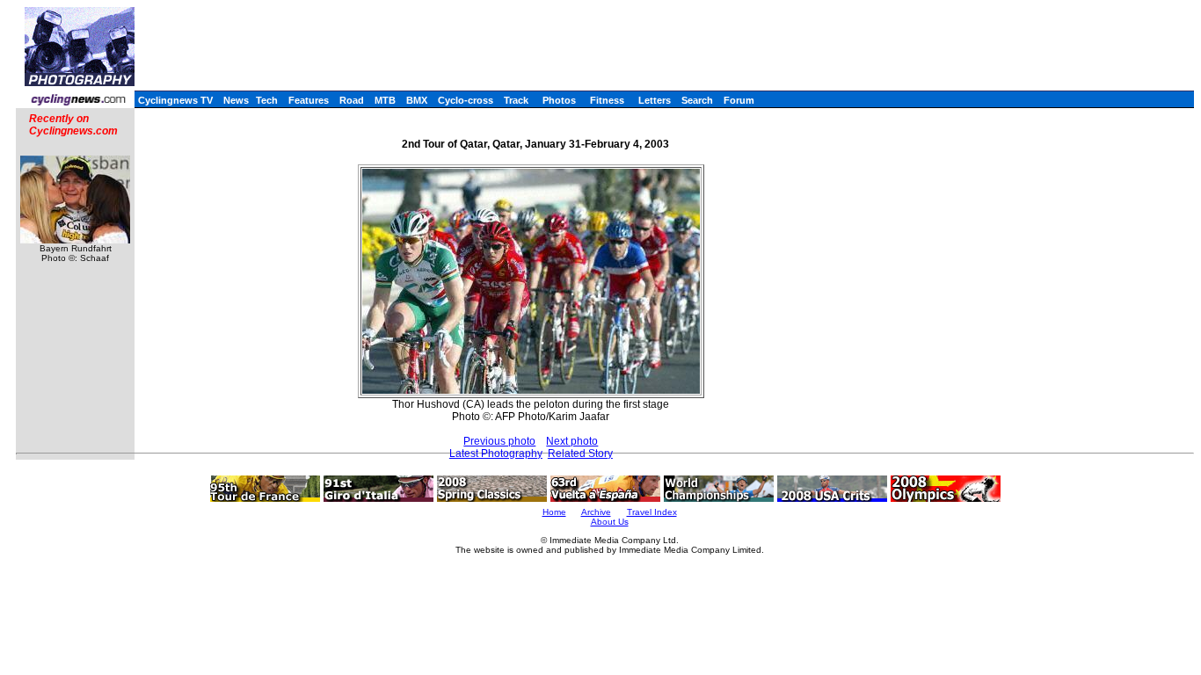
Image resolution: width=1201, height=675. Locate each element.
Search (697, 100)
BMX (416, 100)
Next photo (572, 441)
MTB (385, 100)
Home (554, 512)
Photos (559, 100)
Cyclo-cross (465, 100)
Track (516, 100)
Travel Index (652, 512)
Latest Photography (495, 453)
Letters (654, 100)
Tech (267, 100)
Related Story (580, 453)
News (236, 100)
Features (308, 100)
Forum (739, 100)
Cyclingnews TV (175, 100)
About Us (610, 521)
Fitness (607, 100)
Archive (596, 512)
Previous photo (499, 441)
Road (351, 100)
